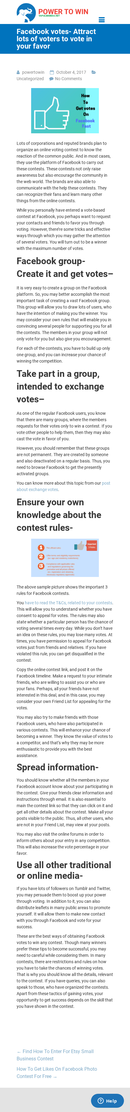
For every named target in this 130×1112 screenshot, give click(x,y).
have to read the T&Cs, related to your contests (68, 602)
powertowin (33, 72)
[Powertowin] (52, 5)
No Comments (68, 78)
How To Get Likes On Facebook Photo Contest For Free (57, 1072)
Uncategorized (30, 78)
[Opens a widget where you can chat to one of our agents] (107, 1101)
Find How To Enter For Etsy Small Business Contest (55, 1055)
